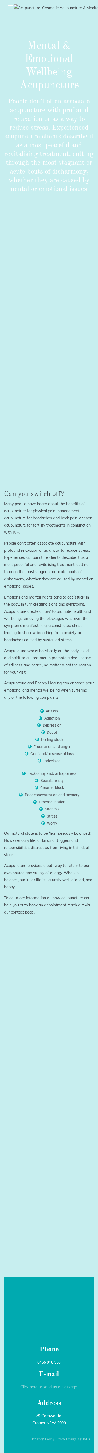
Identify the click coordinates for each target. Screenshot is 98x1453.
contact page (22, 912)
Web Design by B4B (74, 1439)
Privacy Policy (43, 1439)
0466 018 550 (49, 1362)
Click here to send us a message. (49, 1387)
